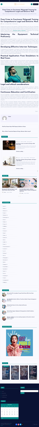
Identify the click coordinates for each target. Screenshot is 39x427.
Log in (3, 391)
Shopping (4, 264)
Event (4, 219)
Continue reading (19, 151)
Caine (9, 116)
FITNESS (4, 226)
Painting (4, 253)
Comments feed (4, 395)
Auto (4, 206)
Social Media (5, 266)
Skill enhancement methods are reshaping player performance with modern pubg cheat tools (33, 367)
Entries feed (4, 393)
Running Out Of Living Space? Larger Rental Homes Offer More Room (20, 293)
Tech (4, 273)
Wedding (4, 282)
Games (4, 235)
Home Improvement (6, 246)
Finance (4, 224)
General (4, 237)
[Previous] (18, 195)
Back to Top (35, 424)
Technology (5, 275)
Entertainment (5, 217)
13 (9, 411)
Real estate (5, 179)
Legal (37, 111)
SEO (4, 262)
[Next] (20, 195)
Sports (4, 271)
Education (4, 215)
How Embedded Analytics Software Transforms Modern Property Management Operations (28, 190)
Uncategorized (5, 280)
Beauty (4, 208)
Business (22, 179)
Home (4, 244)
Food (4, 228)
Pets (4, 255)
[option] (11, 185)
